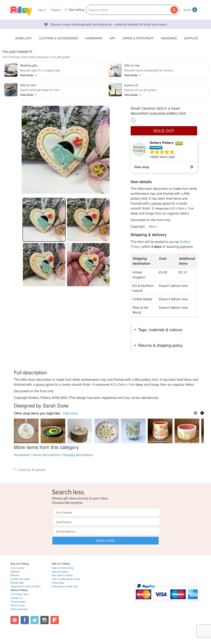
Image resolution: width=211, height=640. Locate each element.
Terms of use (18, 605)
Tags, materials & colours (160, 329)
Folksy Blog (58, 582)
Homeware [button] (93, 38)
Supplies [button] (191, 38)
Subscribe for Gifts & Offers (26, 586)
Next (202, 413)
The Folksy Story (20, 594)
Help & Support (60, 571)
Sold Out (163, 130)
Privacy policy (18, 601)
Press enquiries (19, 609)
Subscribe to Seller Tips (65, 586)
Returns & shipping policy (160, 345)
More (153, 226)
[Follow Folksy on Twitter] (34, 620)
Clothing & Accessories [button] (58, 38)
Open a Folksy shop (63, 568)
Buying (17, 582)
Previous (195, 413)
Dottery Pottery (161, 142)
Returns (15, 575)
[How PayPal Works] (167, 603)
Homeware (22, 454)
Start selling (76, 10)
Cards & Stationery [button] (138, 38)
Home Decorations (46, 454)
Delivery (15, 571)
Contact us (16, 598)
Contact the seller (20, 579)
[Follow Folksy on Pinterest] (15, 620)
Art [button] (112, 38)
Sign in (42, 10)
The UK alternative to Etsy (66, 579)
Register (56, 10)
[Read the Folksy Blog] (54, 620)
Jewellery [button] (23, 38)
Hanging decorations (77, 454)
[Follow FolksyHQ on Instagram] (44, 620)
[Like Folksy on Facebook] (25, 620)
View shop (70, 413)
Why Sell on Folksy (62, 575)
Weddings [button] (169, 38)
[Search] (174, 10)
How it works (18, 568)
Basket (190, 10)
